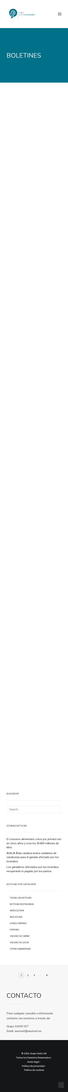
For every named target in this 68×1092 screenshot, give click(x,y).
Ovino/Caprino (18, 923)
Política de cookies (34, 1070)
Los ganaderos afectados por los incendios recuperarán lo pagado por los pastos (33, 869)
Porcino (14, 929)
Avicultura (16, 917)
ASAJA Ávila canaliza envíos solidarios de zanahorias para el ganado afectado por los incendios (33, 857)
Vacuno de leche (19, 942)
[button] (59, 14)
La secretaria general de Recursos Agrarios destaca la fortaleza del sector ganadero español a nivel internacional (33, 211)
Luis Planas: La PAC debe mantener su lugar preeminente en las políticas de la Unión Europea (34, 678)
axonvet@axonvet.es (28, 1031)
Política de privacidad (33, 1066)
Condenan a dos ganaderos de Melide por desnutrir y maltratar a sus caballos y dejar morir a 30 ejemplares (33, 143)
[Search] (34, 809)
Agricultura (17, 910)
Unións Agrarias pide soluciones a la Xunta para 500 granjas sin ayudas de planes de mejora (33, 278)
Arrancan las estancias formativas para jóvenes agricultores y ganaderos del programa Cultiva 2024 (33, 745)
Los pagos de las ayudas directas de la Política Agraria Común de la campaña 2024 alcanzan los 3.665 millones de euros (33, 416)
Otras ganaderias (20, 949)
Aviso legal (33, 1061)
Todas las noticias (20, 898)
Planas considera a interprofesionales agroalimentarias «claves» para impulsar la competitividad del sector (31, 346)
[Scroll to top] (61, 1085)
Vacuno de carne (20, 936)
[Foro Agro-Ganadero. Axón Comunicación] (22, 14)
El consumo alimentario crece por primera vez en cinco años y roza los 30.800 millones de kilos (34, 843)
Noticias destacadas (22, 904)
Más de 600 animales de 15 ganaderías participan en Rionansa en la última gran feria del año (34, 620)
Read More (24, 160)
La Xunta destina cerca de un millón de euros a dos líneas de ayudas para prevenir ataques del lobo (33, 553)
